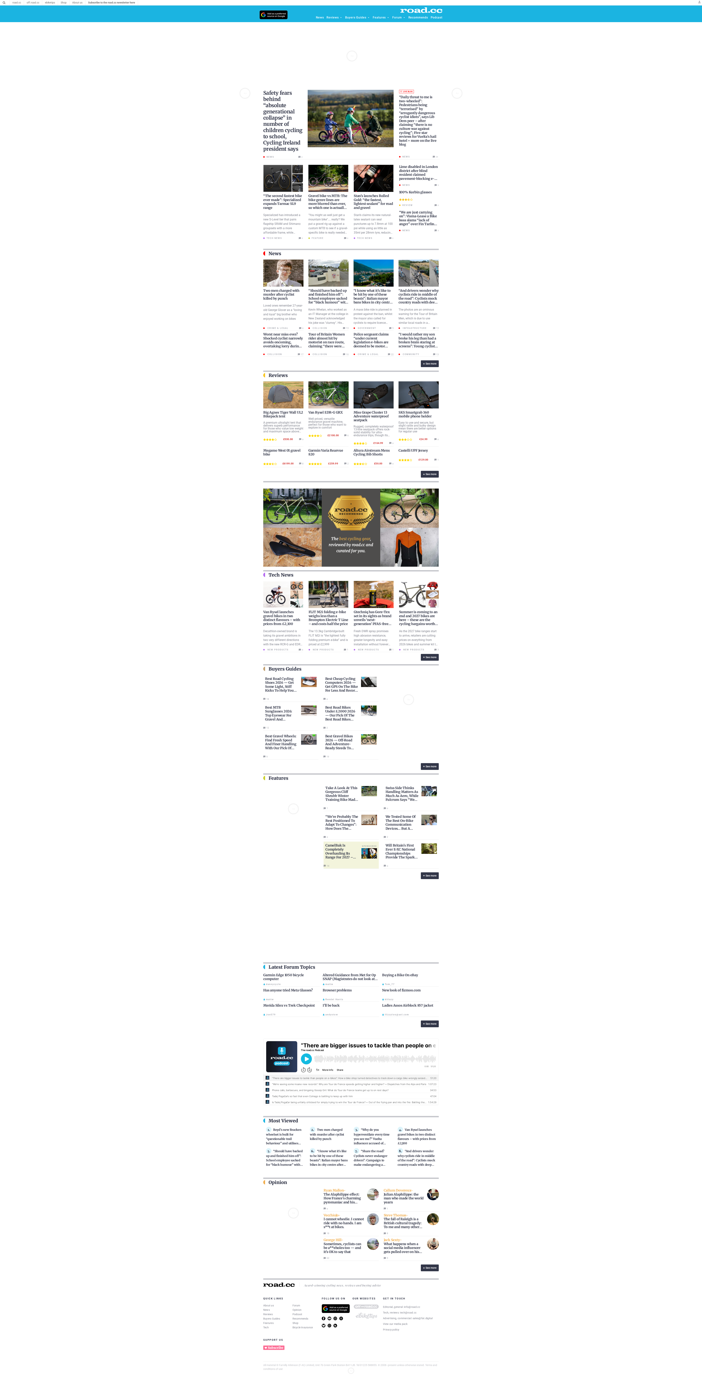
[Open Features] (388, 17)
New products (277, 649)
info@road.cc (412, 1306)
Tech (266, 1327)
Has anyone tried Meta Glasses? (288, 990)
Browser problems (337, 990)
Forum (296, 1305)
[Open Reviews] (340, 17)
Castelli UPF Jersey (413, 450)
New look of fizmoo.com (401, 990)
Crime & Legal (277, 328)
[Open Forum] (404, 17)
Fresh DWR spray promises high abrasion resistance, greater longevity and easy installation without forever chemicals (371, 639)
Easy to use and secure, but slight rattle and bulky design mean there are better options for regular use (417, 427)
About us (268, 1305)
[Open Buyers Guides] (368, 17)
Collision (319, 328)
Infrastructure (414, 328)
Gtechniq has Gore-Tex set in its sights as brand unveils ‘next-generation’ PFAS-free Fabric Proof (372, 620)
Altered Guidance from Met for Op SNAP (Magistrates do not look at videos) (349, 979)
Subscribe (275, 1348)
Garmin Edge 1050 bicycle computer (283, 977)
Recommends (300, 1318)
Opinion (297, 1309)
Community (410, 354)
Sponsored (369, 846)
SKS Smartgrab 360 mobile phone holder (415, 414)
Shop (295, 1323)
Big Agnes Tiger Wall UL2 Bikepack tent (283, 414)
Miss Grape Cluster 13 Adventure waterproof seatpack (371, 416)
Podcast (297, 1314)
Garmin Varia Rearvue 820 (325, 452)
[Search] (4, 3)
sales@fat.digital (423, 1318)
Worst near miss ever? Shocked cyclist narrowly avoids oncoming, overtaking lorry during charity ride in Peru (283, 342)
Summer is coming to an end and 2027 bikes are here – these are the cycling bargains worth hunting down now (418, 620)
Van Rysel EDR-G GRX (325, 412)
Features (268, 1323)
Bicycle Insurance (302, 1327)
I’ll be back (331, 1005)
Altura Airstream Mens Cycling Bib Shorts (372, 452)
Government (366, 328)
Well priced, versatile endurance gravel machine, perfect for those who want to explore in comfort (327, 423)
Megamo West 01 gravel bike (282, 452)
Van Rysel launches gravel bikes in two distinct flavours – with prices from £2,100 (281, 618)
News (266, 1309)
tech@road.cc (408, 1312)
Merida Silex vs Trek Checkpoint (289, 1005)
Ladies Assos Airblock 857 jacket (407, 1005)
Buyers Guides (271, 1318)
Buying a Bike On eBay (400, 975)
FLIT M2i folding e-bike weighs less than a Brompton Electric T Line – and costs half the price (328, 618)
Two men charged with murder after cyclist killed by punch (281, 294)
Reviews (268, 1314)
